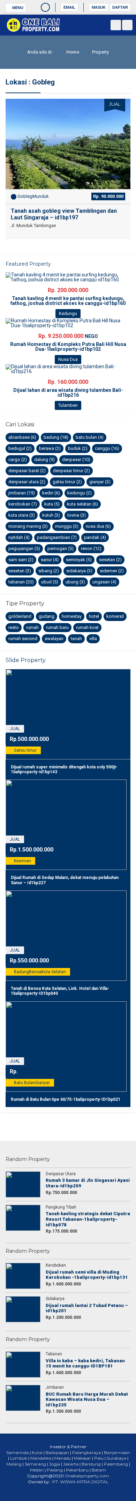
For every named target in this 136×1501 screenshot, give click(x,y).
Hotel (94, 616)
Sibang (48, 570)
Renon (91, 548)
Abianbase (22, 437)
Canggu (107, 448)
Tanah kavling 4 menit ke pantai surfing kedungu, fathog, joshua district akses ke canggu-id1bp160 (68, 301)
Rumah (32, 627)
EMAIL (69, 7)
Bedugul (20, 448)
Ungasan (104, 581)
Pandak (95, 537)
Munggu (66, 526)
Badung (56, 437)
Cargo (17, 459)
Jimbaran (21, 492)
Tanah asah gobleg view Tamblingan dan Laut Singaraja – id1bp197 (64, 214)
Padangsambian (57, 537)
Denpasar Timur (71, 470)
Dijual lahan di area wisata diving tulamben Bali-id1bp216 (68, 392)
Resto (13, 627)
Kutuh (51, 515)
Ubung (75, 581)
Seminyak (79, 559)
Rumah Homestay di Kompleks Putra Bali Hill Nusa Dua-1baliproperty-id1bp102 (68, 346)
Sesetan (110, 559)
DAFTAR (120, 7)
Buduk (78, 448)
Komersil (115, 616)
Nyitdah (19, 537)
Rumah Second (22, 638)
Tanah (76, 638)
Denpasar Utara (26, 481)
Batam (99, 1469)
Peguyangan (24, 548)
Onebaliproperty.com (87, 1475)
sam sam (20, 559)
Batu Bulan (90, 437)
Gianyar (100, 481)
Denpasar (76, 459)
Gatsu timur (67, 481)
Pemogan (60, 548)
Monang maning (28, 526)
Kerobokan (22, 504)
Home (72, 52)
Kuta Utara (21, 515)
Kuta (52, 504)
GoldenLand (19, 616)
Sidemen (112, 570)
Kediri (51, 492)
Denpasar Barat (27, 470)
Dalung (44, 459)
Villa (93, 638)
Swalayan (54, 638)
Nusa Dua (98, 526)
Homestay (72, 616)
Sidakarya (79, 570)
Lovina (76, 515)
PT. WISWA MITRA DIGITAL (80, 1481)
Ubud (49, 581)
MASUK (99, 7)
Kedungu (79, 492)
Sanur (50, 559)
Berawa (50, 448)
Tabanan (21, 581)
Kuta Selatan (82, 504)
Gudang (46, 616)
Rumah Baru (57, 627)
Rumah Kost (87, 627)
